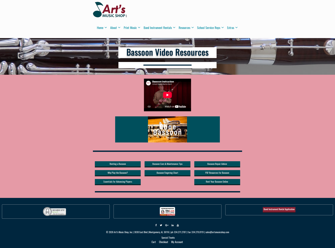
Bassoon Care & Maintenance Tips (167, 164)
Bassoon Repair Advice (217, 164)
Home (100, 27)
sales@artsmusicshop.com (217, 232)
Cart (154, 242)
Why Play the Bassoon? (118, 172)
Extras (230, 27)
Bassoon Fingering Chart (167, 172)
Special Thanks (168, 237)
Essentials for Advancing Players (118, 181)
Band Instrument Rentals (158, 27)
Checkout (163, 242)
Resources (184, 27)
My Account (177, 242)
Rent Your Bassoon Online (217, 181)
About (113, 27)
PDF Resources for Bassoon (217, 172)
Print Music (130, 27)
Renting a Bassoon (118, 164)
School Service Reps (208, 27)
